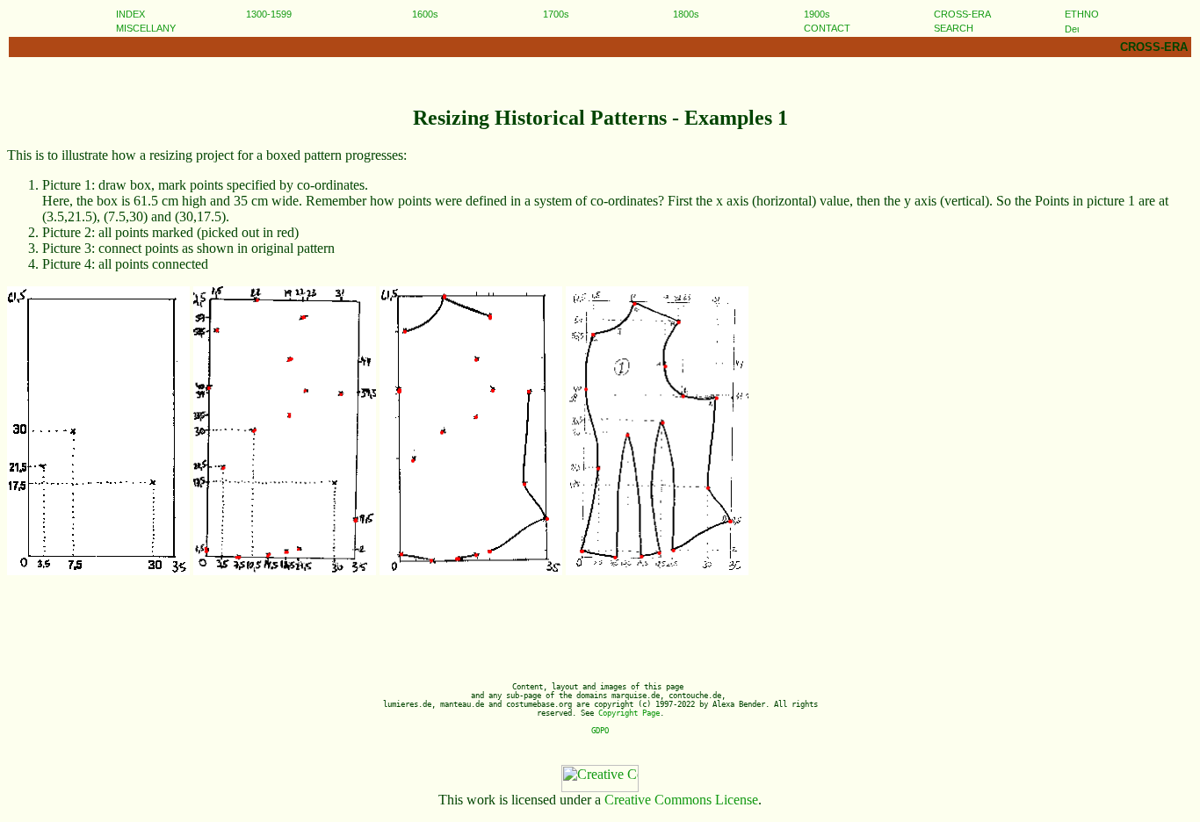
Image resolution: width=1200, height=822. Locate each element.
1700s (556, 14)
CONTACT (827, 28)
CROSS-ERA (962, 14)
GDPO (600, 730)
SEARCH (953, 28)
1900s (817, 14)
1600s (425, 14)
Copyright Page (629, 713)
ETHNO (1082, 14)
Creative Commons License (681, 799)
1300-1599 (269, 14)
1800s (686, 14)
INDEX (130, 14)
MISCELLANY (146, 28)
